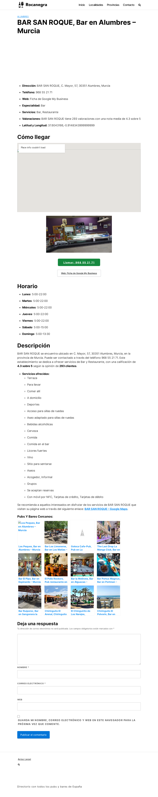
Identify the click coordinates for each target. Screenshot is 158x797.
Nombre (23, 667)
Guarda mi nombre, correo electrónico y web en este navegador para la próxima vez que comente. (77, 722)
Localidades (96, 4)
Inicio (82, 4)
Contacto (128, 4)
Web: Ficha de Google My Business (79, 273)
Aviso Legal (24, 759)
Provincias (113, 4)
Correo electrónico (31, 683)
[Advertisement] (79, 60)
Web (19, 699)
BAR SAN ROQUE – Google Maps (106, 509)
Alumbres (23, 16)
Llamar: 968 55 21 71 (79, 262)
